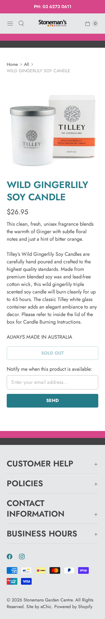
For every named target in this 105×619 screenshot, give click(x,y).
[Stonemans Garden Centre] (53, 23)
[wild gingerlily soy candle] (52, 126)
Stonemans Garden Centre (48, 600)
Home (12, 64)
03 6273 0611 (57, 6)
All (26, 64)
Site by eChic (39, 606)
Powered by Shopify (73, 606)
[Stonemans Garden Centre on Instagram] (25, 556)
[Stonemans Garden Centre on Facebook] (13, 556)
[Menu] (10, 23)
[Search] (21, 23)
